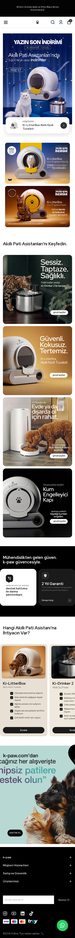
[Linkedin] (22, 913)
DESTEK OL (15, 833)
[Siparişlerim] (61, 22)
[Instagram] (5, 913)
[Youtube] (14, 913)
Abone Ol (63, 900)
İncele (23, 730)
